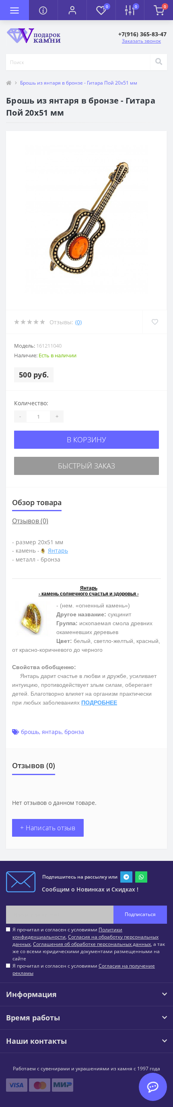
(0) (78, 322)
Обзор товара (37, 502)
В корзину (86, 439)
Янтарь (58, 550)
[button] (72, 10)
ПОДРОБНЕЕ (99, 702)
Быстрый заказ (86, 466)
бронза (74, 732)
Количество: (31, 403)
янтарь (52, 732)
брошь (30, 732)
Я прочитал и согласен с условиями (83, 969)
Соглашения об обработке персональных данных (92, 944)
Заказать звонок (141, 40)
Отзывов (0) (30, 520)
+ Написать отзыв (48, 827)
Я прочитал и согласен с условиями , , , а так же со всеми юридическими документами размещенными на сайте (88, 944)
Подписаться (140, 914)
